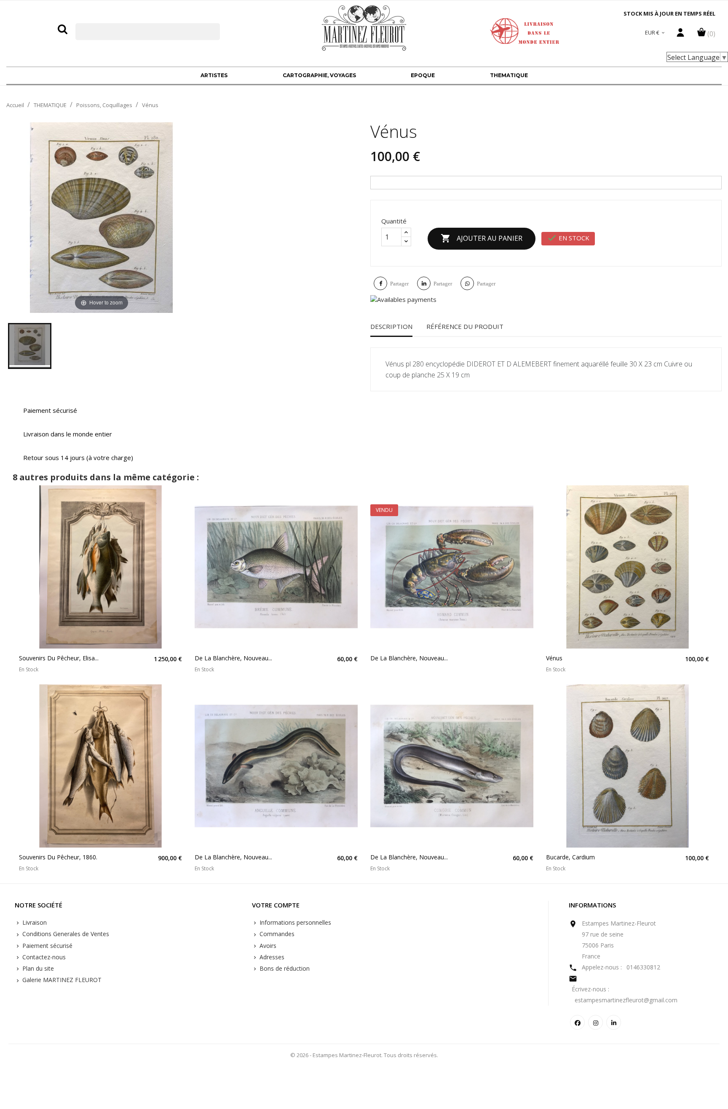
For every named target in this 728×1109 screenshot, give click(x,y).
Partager (399, 283)
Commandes (276, 934)
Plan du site (37, 968)
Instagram (595, 1022)
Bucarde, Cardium (570, 857)
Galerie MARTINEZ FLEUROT (61, 980)
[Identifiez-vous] (680, 34)
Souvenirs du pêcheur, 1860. (58, 857)
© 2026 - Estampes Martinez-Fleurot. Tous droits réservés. (364, 1055)
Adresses (271, 957)
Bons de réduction (284, 968)
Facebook (577, 1022)
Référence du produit (464, 326)
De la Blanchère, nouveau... (233, 658)
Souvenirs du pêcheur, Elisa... (59, 658)
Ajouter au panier (481, 238)
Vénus (554, 658)
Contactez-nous (43, 957)
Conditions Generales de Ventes (65, 934)
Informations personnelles (294, 922)
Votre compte (276, 905)
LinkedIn (614, 1022)
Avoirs (267, 946)
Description (391, 326)
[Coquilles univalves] (29, 346)
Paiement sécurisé (46, 946)
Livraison (34, 922)
